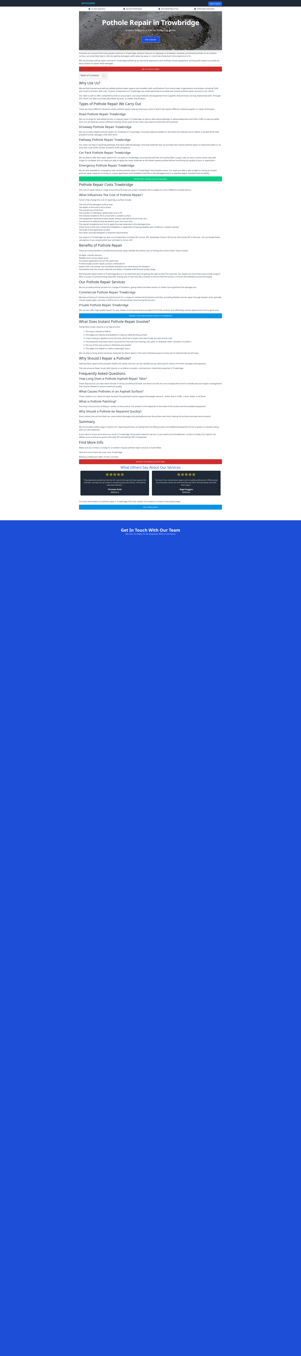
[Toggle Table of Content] (102, 76)
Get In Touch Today (150, 69)
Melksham (93, 457)
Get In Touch (215, 4)
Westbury (83, 457)
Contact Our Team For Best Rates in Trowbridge (150, 316)
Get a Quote (150, 39)
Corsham (114, 457)
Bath (101, 457)
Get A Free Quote (150, 507)
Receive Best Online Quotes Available (150, 179)
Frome (106, 457)
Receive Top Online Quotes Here (150, 462)
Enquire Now (150, 514)
